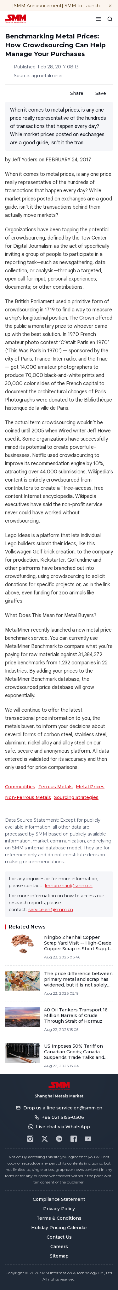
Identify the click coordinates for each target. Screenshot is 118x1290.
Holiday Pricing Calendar (59, 1227)
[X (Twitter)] (44, 1138)
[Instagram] (30, 1138)
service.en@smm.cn (50, 909)
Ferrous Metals (55, 787)
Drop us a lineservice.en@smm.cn (62, 1108)
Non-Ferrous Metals (28, 797)
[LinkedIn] (59, 1138)
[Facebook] (73, 1138)
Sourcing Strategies (76, 797)
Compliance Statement (59, 1199)
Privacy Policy (59, 1209)
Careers (59, 1246)
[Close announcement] (110, 6)
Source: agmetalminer (38, 75)
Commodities (20, 787)
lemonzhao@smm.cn (69, 885)
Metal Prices (90, 787)
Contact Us (59, 1237)
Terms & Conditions (59, 1218)
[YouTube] (88, 1138)
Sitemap (59, 1256)
